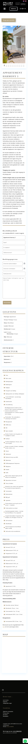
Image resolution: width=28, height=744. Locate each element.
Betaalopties (5, 716)
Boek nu (13, 8)
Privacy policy (6, 713)
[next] (23, 46)
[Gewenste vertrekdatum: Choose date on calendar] (24, 269)
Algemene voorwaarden (8, 711)
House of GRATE (10, 726)
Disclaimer (5, 714)
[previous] (5, 46)
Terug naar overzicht (8, 20)
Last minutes (6, 700)
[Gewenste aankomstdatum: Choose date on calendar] (24, 264)
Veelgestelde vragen (7, 703)
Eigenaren (5, 701)
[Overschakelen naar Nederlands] (23, 1)
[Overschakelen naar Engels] (25, 1)
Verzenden (7, 302)
